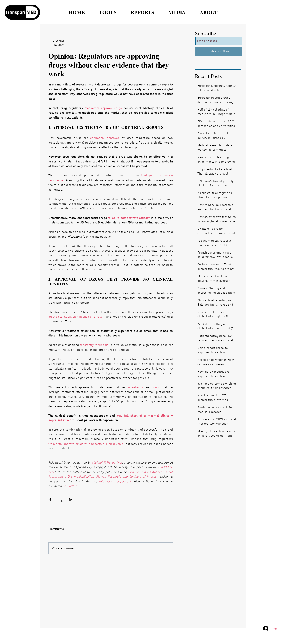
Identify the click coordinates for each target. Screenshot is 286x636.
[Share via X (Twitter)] (61, 500)
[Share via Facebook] (50, 500)
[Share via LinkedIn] (71, 500)
